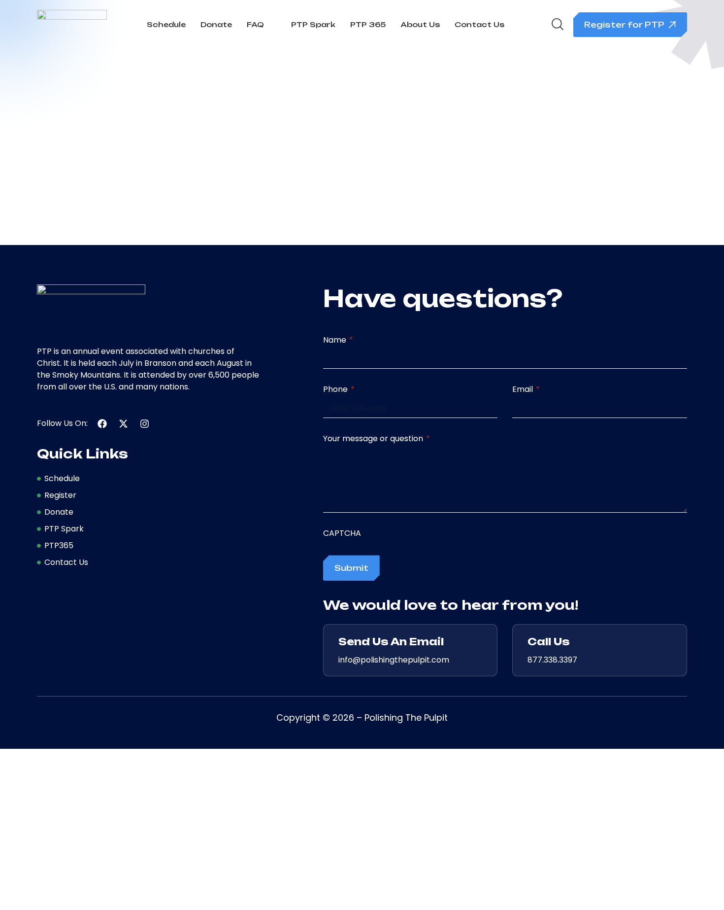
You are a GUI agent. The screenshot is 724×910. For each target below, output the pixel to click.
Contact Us (479, 24)
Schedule (166, 24)
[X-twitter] (123, 423)
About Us (420, 24)
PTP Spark (313, 24)
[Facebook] (102, 423)
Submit (351, 568)
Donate (216, 24)
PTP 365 (368, 24)
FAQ (255, 24)
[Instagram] (144, 423)
